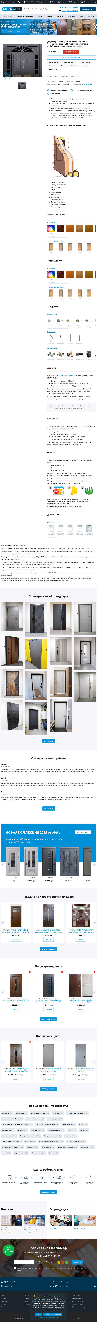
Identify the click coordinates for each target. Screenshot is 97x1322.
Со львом (53, 1153)
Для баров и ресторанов (76, 1141)
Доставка (60, 16)
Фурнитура (52, 65)
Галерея (40, 16)
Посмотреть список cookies (53, 1314)
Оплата (49, 16)
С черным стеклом (9, 1136)
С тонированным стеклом (30, 1136)
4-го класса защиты (56, 1130)
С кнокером (7, 1113)
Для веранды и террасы (67, 1147)
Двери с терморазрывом (25, 16)
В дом (83, 1124)
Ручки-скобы (51, 332)
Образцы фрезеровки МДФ (56, 241)
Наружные (58, 1113)
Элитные (84, 1130)
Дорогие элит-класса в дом (12, 1141)
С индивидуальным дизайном (12, 1147)
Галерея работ (48, 741)
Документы (53, 69)
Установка (71, 16)
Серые (6, 1153)
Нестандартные (37, 1130)
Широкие (22, 1130)
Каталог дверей (7, 16)
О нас (81, 16)
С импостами (21, 1113)
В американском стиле (52, 1136)
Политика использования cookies (48, 1318)
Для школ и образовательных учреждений (17, 1124)
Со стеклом (70, 1136)
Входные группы (55, 1119)
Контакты (91, 16)
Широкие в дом (38, 1153)
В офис (72, 1130)
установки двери (67, 376)
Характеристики (54, 62)
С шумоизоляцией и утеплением (51, 1141)
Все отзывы (48, 808)
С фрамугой (32, 1147)
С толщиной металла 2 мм (12, 1119)
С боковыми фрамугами (34, 1119)
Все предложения (83, 832)
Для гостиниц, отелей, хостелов (47, 1124)
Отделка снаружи (69, 62)
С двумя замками (21, 1153)
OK (39, 1314)
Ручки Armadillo (52, 314)
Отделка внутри (85, 62)
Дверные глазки (52, 348)
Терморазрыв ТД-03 (86, 84)
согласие (23, 1268)
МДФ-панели (51, 222)
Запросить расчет (88, 9)
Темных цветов (68, 1124)
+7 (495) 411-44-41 (48, 1255)
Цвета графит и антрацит (40, 1113)
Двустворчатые (48, 1147)
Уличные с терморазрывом (77, 1113)
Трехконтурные (87, 1147)
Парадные (30, 1141)
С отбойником (8, 1130)
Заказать (16, 939)
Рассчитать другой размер (72, 57)
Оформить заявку (71, 51)
